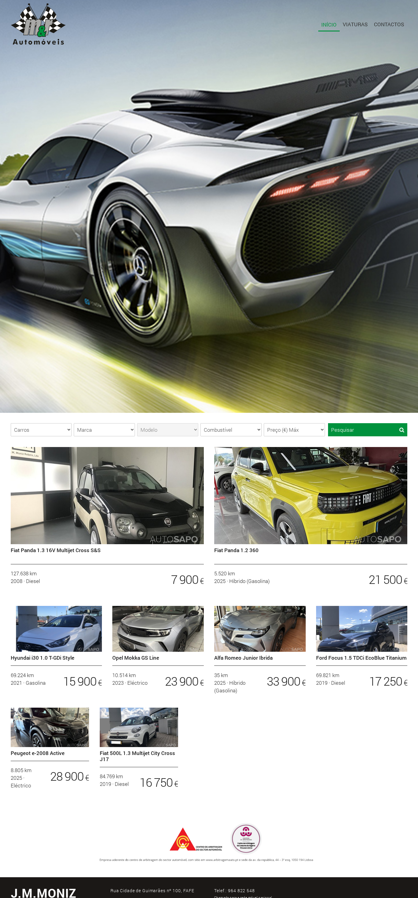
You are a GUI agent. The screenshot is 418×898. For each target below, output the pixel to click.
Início (329, 24)
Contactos (389, 24)
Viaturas (355, 24)
